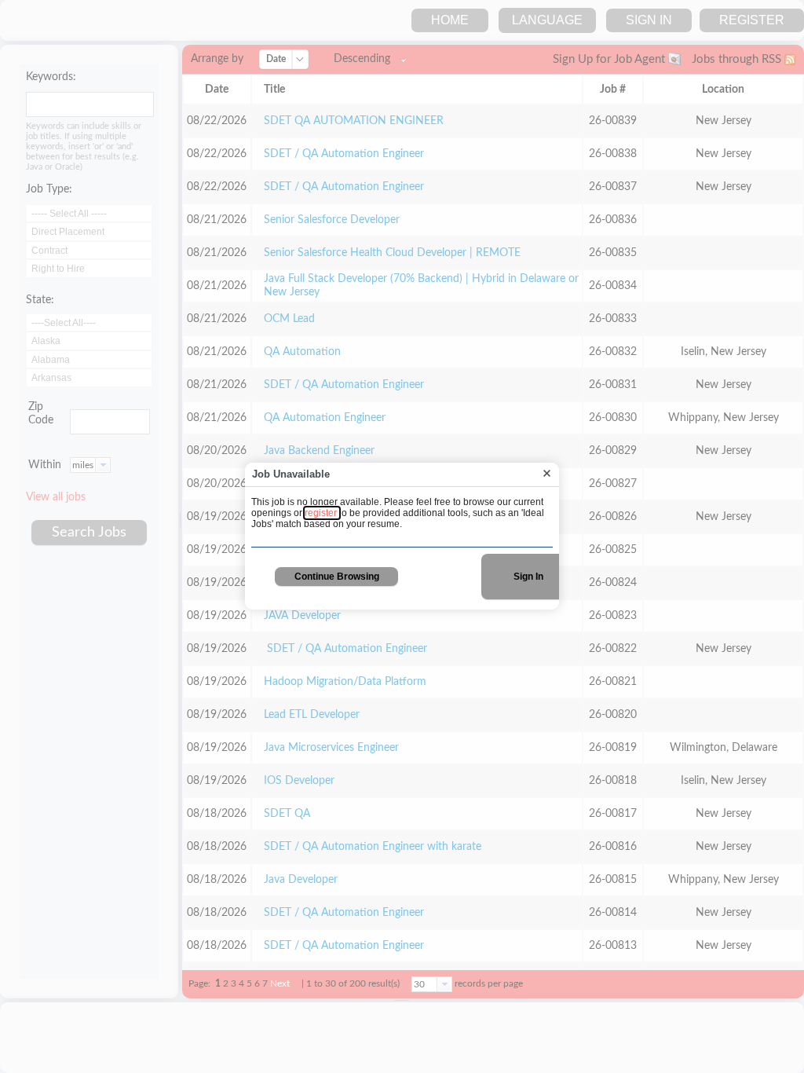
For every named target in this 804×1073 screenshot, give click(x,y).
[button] (547, 474)
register (322, 512)
